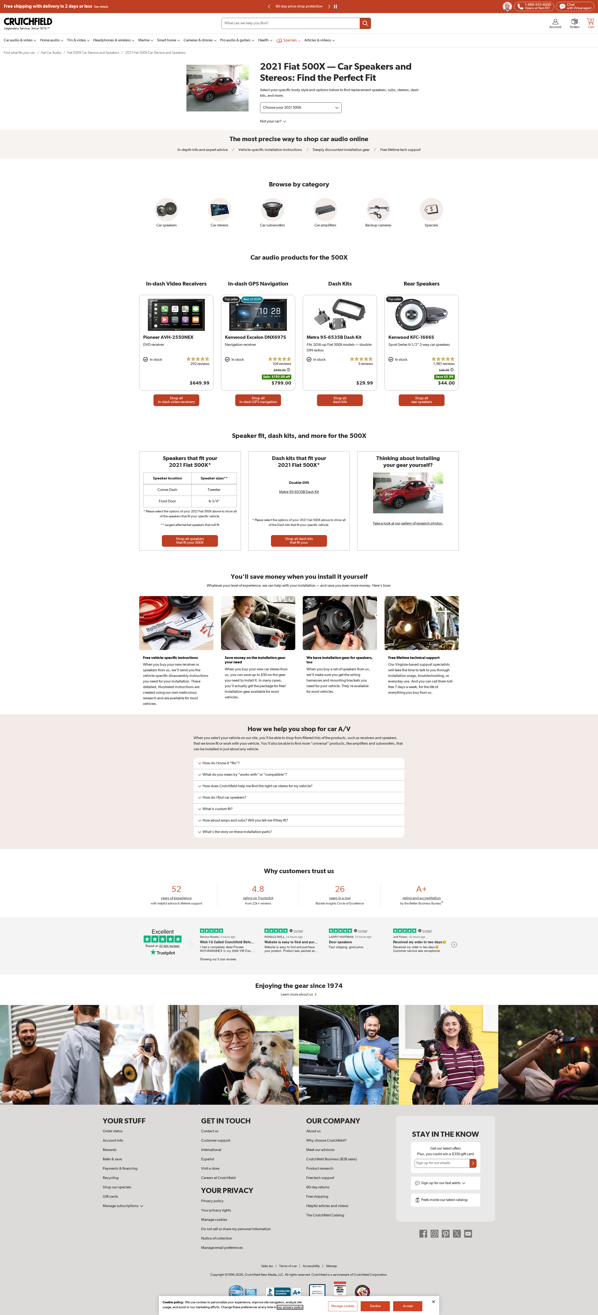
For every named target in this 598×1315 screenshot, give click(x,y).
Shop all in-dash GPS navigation (258, 400)
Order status (113, 1131)
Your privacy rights (216, 1210)
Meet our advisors (320, 1150)
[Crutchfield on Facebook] (423, 1234)
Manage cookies (214, 1220)
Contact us (209, 1131)
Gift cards (110, 1197)
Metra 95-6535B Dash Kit (299, 492)
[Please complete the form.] (473, 1163)
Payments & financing (120, 1169)
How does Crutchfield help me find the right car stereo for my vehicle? (258, 786)
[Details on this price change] (288, 370)
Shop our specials (117, 1187)
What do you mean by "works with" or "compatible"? (245, 775)
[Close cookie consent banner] (433, 1302)
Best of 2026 (252, 299)
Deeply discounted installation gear (341, 150)
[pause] (335, 6)
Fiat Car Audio (51, 52)
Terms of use (288, 1266)
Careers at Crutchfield (218, 1178)
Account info (113, 1141)
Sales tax (267, 1266)
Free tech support (320, 1178)
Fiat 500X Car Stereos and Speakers (93, 52)
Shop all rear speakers (421, 400)
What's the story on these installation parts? (237, 832)
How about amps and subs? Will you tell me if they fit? (245, 820)
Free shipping (56, 6)
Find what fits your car (19, 52)
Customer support (215, 1141)
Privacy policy (212, 1201)
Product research (319, 1169)
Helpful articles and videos (327, 1206)
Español (207, 1159)
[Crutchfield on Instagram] (434, 1234)
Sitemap (331, 1266)
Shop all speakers (190, 541)
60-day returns (299, 6)
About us (313, 1131)
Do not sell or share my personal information (236, 1229)
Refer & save (112, 1159)
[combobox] (296, 23)
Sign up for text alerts (441, 1183)
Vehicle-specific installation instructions (270, 150)
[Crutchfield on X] (457, 1234)
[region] (299, 1055)
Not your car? (271, 121)
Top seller (231, 299)
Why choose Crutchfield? (326, 1141)
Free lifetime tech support (400, 150)
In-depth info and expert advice (203, 150)
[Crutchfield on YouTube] (468, 1234)
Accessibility (311, 1266)
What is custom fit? (218, 809)
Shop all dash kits (340, 400)
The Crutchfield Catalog (325, 1215)
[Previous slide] (269, 6)
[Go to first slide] (328, 6)
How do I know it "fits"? (221, 763)
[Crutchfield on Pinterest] (445, 1234)
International (211, 1150)
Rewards (110, 1150)
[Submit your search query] (365, 23)
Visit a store (210, 1169)
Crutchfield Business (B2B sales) (331, 1159)
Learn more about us (297, 995)
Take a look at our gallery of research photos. (408, 523)
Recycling (110, 1178)
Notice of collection (216, 1238)
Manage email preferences (222, 1248)
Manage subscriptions (121, 1206)
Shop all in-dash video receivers (176, 400)
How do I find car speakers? (224, 798)
